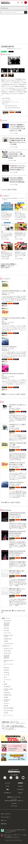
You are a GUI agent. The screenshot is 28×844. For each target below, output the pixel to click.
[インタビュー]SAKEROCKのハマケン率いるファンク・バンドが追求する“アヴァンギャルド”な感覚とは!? (20, 254)
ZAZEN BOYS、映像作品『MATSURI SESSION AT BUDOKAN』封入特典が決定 (17, 180)
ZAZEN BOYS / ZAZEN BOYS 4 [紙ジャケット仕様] (13, 290)
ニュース (7, 783)
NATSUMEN (7, 692)
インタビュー (7, 792)
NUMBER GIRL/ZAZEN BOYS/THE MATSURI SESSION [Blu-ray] (17, 552)
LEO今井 (6, 712)
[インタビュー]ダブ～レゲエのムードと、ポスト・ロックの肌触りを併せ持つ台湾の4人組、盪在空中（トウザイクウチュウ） (6, 214)
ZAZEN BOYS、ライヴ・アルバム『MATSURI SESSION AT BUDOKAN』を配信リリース (17, 167)
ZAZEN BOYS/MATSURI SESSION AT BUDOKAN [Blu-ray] (17, 513)
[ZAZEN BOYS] (4, 69)
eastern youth (7, 653)
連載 (7, 789)
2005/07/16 (4, 378)
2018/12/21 (14, 574)
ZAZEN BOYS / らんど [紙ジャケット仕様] (17, 405)
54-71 (5, 677)
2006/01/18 (4, 350)
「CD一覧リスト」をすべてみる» (10, 502)
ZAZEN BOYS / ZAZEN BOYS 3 (9, 346)
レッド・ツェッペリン (8, 715)
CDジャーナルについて (6, 813)
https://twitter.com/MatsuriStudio (12, 107)
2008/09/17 (4, 294)
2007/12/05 (4, 323)
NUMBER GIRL (8, 638)
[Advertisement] (14, 29)
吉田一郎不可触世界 (8, 708)
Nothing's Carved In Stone (8, 635)
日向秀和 (6, 697)
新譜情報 (20, 783)
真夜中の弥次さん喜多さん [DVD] (16, 570)
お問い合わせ (4, 823)
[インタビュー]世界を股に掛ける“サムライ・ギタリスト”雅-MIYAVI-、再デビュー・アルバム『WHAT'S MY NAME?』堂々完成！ (6, 254)
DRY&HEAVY (7, 686)
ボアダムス (6, 703)
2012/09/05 (14, 429)
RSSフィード (4, 820)
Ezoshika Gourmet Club (8, 661)
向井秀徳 (6, 641)
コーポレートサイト (14, 805)
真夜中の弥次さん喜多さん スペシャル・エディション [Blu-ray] (17, 589)
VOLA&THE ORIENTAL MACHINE (7, 624)
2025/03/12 (14, 517)
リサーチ (20, 786)
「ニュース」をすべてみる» (9, 189)
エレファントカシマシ (8, 664)
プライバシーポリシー (5, 817)
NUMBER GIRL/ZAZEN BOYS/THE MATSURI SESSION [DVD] (17, 532)
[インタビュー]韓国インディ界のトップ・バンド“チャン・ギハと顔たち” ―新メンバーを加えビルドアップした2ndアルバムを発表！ (20, 214)
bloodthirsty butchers (7, 700)
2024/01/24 (14, 409)
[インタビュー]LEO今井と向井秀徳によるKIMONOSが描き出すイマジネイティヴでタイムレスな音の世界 (20, 234)
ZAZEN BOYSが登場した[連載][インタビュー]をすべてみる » (9, 265)
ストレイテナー (7, 632)
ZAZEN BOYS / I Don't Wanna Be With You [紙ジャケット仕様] (17, 463)
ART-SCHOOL (7, 620)
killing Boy (6, 630)
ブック (7, 786)
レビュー (20, 792)
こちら (17, 723)
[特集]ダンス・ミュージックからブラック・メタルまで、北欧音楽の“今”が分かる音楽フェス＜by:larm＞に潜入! (7, 234)
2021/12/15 (14, 536)
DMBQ (5, 684)
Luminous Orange (8, 643)
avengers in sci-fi (8, 648)
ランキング (21, 789)
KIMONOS (6, 628)
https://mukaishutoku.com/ (11, 105)
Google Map (14, 803)
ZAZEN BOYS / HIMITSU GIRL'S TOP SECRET (13, 373)
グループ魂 (6, 674)
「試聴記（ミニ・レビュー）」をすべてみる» (13, 394)
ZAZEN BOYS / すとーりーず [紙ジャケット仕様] (17, 425)
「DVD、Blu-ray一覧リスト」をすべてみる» (13, 611)
